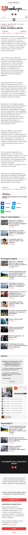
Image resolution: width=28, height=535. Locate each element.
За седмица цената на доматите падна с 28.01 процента (16, 240)
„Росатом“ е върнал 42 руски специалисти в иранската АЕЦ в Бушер (18, 312)
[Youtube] (15, 14)
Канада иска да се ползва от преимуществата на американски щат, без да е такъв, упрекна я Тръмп (18, 294)
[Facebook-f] (12, 467)
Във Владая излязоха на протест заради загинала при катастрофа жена (18, 345)
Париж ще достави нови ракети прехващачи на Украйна (16, 328)
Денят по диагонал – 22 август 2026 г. (16, 336)
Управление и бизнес (8, 26)
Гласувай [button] (12, 381)
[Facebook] (12, 14)
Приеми (14, 528)
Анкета (4, 356)
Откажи (14, 532)
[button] (14, 19)
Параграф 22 (6, 423)
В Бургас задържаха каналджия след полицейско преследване (17, 448)
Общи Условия (12, 524)
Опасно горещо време (16, 319)
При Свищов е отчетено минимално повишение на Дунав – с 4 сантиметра (17, 232)
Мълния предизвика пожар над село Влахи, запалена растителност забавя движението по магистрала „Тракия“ (17, 274)
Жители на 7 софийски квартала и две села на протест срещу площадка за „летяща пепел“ (18, 223)
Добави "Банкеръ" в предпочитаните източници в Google (14, 197)
